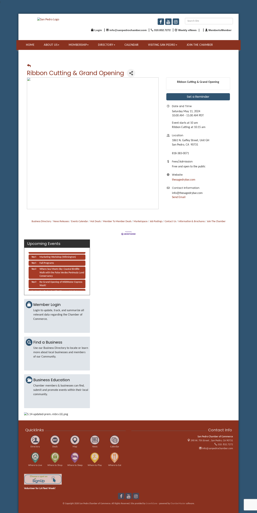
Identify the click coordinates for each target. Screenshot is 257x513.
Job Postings (156, 221)
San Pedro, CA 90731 (212, 440)
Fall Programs (47, 261)
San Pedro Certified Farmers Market (58, 290)
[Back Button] (29, 66)
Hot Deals (95, 221)
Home (30, 44)
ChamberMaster (177, 503)
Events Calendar (79, 221)
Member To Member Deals (117, 221)
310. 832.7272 (225, 444)
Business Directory (41, 221)
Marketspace (141, 221)
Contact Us (170, 221)
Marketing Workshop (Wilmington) (58, 255)
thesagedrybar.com (183, 179)
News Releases (61, 221)
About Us (50, 44)
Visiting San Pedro (161, 44)
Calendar (132, 44)
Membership (78, 44)
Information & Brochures (191, 221)
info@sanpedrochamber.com (217, 448)
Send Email (179, 197)
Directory (105, 44)
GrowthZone (151, 503)
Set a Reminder (198, 97)
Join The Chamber (216, 221)
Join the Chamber (200, 44)
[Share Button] (131, 73)
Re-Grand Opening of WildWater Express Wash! (61, 282)
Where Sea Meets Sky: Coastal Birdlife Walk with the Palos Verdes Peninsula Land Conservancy (62, 271)
